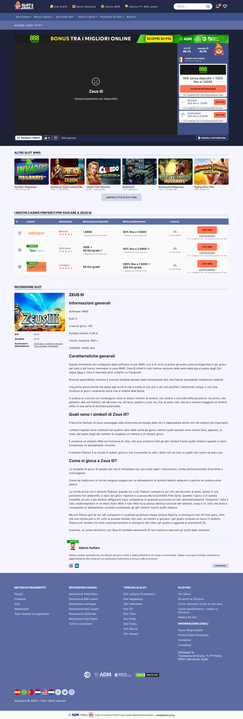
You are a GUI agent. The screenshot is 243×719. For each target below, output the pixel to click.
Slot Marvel (130, 628)
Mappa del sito (187, 617)
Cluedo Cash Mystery (98, 187)
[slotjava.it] (24, 6)
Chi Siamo (184, 594)
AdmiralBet (53, 346)
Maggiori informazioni (203, 89)
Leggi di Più (220, 566)
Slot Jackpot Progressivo (139, 594)
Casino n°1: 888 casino (143, 6)
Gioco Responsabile (190, 630)
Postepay (20, 599)
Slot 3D (128, 609)
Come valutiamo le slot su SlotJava (200, 604)
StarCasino (39, 343)
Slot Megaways (133, 599)
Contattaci (184, 645)
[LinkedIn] (77, 566)
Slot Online (22, 16)
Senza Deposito (86, 6)
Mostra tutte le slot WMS (121, 197)
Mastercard (21, 609)
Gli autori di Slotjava (190, 599)
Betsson (59, 343)
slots (29, 25)
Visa (17, 604)
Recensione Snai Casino (84, 609)
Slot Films (129, 613)
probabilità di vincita (165, 715)
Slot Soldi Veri (64, 16)
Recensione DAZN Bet (82, 613)
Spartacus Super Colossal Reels (67, 187)
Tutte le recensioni (80, 623)
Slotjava (19, 25)
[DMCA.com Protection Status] (147, 675)
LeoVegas (49, 343)
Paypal (18, 594)
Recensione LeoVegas (82, 604)
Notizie (131, 16)
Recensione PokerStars (83, 594)
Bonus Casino (42, 16)
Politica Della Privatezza (193, 635)
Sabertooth (128, 187)
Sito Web (220, 102)
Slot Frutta (130, 623)
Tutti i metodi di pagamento (31, 613)
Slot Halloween (132, 604)
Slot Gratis (60, 6)
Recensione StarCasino (83, 618)
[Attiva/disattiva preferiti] (225, 6)
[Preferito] (56, 138)
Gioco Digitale (40, 346)
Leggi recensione (207, 236)
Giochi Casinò (86, 16)
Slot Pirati (129, 618)
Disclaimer (184, 640)
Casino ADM (112, 6)
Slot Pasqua (130, 633)
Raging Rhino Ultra (204, 187)
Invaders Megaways (25, 187)
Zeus (80, 372)
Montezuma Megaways (171, 187)
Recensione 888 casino (83, 599)
